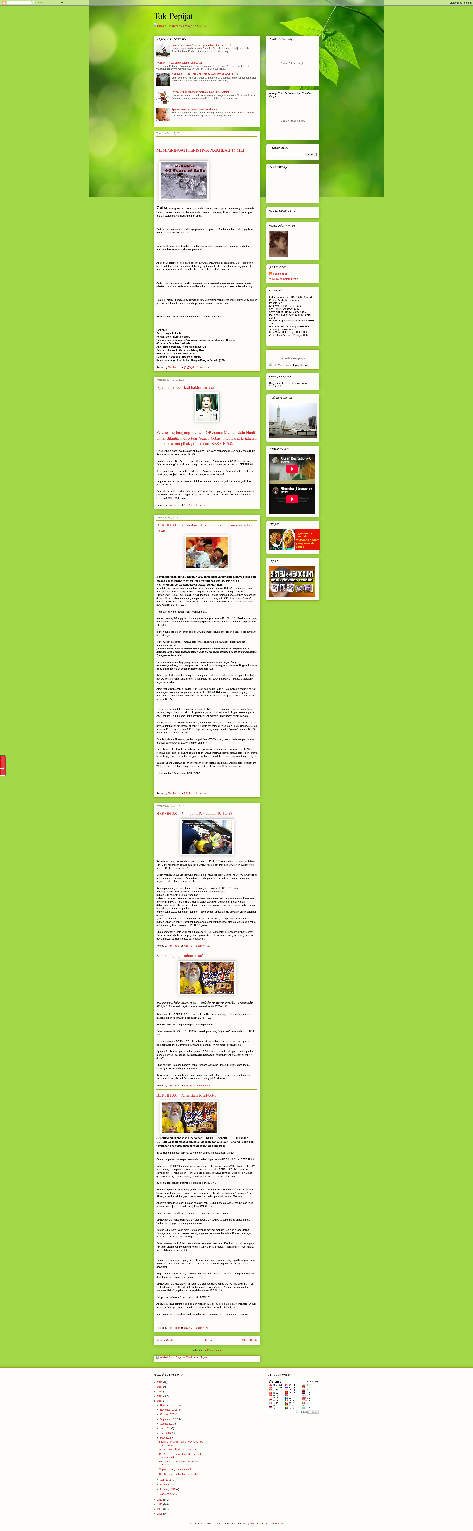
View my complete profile (283, 278)
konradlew (255, 1523)
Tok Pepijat (173, 15)
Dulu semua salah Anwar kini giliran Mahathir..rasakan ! (201, 45)
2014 (160, 1391)
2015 (160, 1387)
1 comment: (203, 367)
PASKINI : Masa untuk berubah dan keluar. (179, 62)
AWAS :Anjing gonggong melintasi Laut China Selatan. (201, 92)
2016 (160, 1382)
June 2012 (166, 1433)
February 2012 (168, 1489)
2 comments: (203, 945)
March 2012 (166, 1484)
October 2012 (167, 1414)
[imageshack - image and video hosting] (270, 365)
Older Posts (249, 1340)
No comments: (203, 1085)
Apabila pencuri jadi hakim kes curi (185, 387)
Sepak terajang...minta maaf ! (180, 955)
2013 (160, 1396)
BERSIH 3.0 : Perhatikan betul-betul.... (188, 1095)
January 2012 (167, 1494)
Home (208, 1340)
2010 (160, 1504)
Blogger (279, 1523)
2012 (160, 1401)
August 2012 (167, 1423)
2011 (160, 1499)
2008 (160, 1513)
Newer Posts (164, 1340)
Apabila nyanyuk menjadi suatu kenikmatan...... (197, 109)
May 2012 (165, 1437)
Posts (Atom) (214, 1350)
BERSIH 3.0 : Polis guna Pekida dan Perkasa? (194, 813)
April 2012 (166, 1479)
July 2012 (165, 1428)
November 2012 (169, 1409)
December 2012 (169, 1405)
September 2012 (169, 1419)
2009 (160, 1509)
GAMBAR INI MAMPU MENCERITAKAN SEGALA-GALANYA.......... (209, 74)
